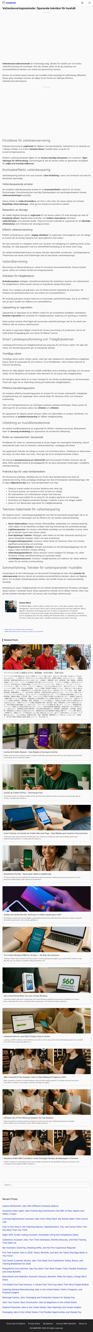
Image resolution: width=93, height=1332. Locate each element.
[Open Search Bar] (82, 3)
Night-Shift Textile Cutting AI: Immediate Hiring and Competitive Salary (40, 1235)
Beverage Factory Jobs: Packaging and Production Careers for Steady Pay (38, 1297)
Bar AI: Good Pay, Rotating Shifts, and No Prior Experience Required (39, 1248)
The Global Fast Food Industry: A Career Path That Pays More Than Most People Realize (45, 1284)
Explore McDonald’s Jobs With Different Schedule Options (30, 1206)
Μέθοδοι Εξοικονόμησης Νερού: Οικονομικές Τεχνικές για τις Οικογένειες (24, 631)
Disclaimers (48, 1323)
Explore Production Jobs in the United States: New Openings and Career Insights (41, 1307)
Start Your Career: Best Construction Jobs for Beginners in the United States (39, 1302)
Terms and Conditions (15, 1323)
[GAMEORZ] (8, 3)
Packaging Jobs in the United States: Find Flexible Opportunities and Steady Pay (41, 1312)
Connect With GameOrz (66, 1323)
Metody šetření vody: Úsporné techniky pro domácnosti (19, 629)
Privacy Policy (34, 1323)
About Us (83, 1323)
